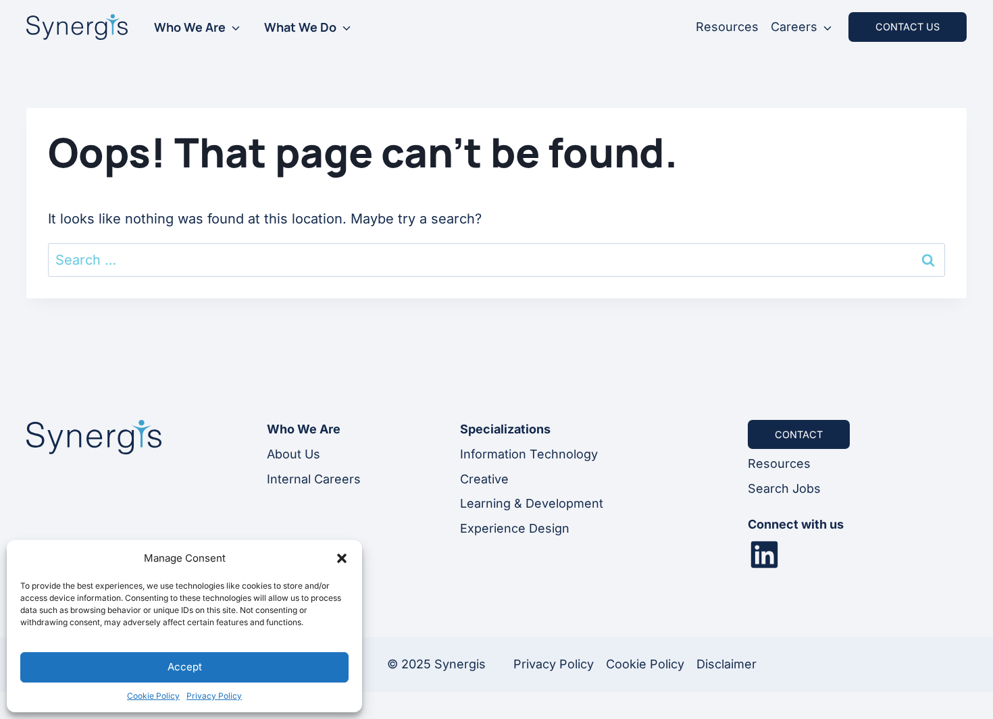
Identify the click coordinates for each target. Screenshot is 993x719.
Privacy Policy (214, 696)
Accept (185, 666)
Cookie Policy (153, 696)
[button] (342, 558)
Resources (727, 27)
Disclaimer (726, 664)
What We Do (300, 27)
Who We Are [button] (190, 27)
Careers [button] (794, 27)
